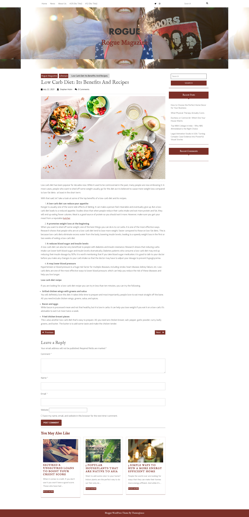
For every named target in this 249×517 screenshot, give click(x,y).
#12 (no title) (91, 3)
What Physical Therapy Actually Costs (187, 113)
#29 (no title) (76, 3)
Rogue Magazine (124, 43)
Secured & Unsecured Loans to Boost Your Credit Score (58, 469)
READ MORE (48, 491)
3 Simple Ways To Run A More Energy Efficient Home (145, 468)
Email (44, 393)
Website (45, 410)
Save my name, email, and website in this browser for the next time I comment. (80, 416)
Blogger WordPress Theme (116, 513)
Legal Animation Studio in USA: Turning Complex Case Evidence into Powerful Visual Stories (188, 136)
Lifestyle (64, 76)
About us (62, 3)
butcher (66, 218)
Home (44, 3)
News (52, 3)
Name (44, 378)
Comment (46, 354)
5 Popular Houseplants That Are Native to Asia (102, 468)
